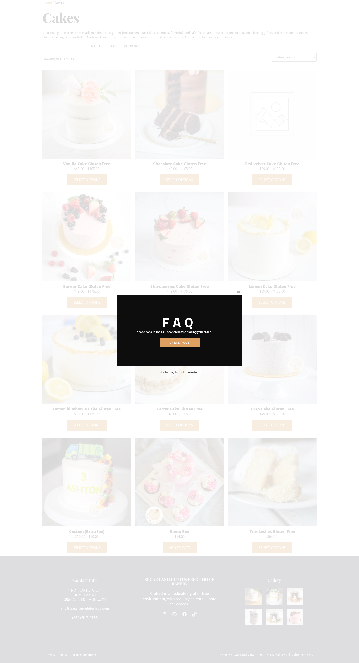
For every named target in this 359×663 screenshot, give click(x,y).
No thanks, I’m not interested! (179, 372)
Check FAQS (180, 342)
